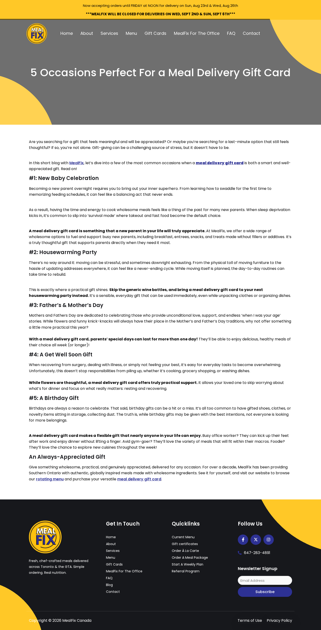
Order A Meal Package (190, 557)
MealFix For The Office (196, 33)
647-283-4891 (257, 552)
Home (66, 33)
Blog (109, 584)
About (86, 33)
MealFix (76, 163)
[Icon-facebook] (243, 539)
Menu (131, 33)
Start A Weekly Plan (187, 564)
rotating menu (50, 479)
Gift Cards (155, 33)
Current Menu (183, 537)
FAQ (231, 33)
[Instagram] (268, 539)
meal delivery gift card (139, 479)
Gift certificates (185, 544)
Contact (251, 33)
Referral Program (186, 571)
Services (109, 33)
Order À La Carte (185, 550)
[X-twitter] (256, 539)
